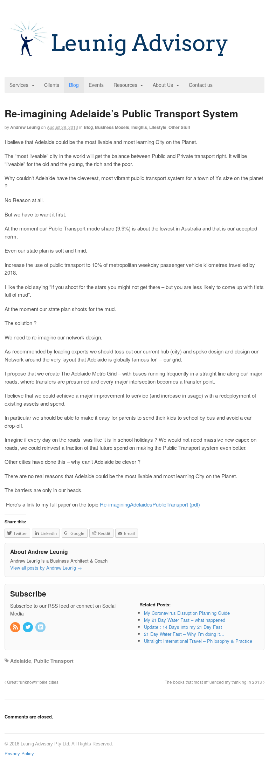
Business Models (112, 127)
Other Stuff (179, 127)
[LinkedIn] (41, 627)
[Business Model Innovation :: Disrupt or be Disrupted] (120, 59)
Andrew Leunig (25, 127)
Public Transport (54, 660)
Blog (74, 84)
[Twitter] (28, 627)
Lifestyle (157, 127)
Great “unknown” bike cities (32, 682)
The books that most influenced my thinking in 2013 (214, 682)
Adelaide (20, 660)
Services (18, 84)
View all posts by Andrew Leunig (46, 567)
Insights (139, 127)
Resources (125, 84)
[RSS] (15, 627)
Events (96, 84)
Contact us (201, 84)
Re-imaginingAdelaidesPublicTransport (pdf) (150, 504)
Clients (51, 84)
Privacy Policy (19, 753)
